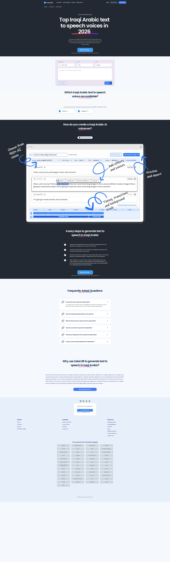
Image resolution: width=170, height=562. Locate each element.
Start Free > (122, 2)
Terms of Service (66, 422)
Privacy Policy (65, 424)
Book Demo (114, 2)
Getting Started (111, 422)
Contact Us (65, 429)
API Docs (109, 426)
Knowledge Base (111, 424)
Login (107, 2)
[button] (80, 2)
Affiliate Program (111, 431)
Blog (108, 429)
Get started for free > (85, 389)
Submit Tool (110, 435)
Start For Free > (85, 50)
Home (18, 422)
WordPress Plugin (21, 429)
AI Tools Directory (112, 433)
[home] (48, 2)
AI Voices (58, 2)
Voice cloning (66, 2)
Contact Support (85, 410)
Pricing (73, 2)
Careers (64, 426)
